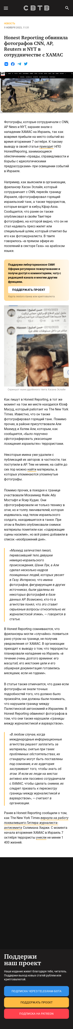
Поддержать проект (36, 1002)
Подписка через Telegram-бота (36, 991)
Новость (9, 23)
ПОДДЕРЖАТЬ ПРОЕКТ (28, 289)
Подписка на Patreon (36, 1013)
